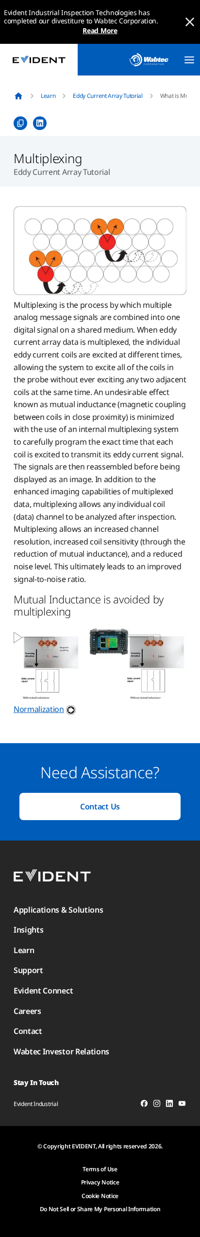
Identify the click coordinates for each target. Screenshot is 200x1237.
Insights (28, 929)
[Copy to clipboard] (20, 123)
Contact (28, 1031)
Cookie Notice (100, 1196)
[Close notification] (190, 22)
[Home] (18, 96)
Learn (48, 96)
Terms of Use (100, 1169)
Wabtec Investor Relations (61, 1051)
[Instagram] (156, 1105)
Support (28, 970)
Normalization (39, 709)
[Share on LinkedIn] (40, 123)
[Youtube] (182, 1105)
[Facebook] (144, 1105)
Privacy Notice (100, 1182)
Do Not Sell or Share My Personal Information (100, 1209)
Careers (27, 1011)
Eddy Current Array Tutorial (107, 96)
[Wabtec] (149, 59)
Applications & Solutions (58, 909)
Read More (100, 30)
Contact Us (100, 806)
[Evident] (39, 59)
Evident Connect (43, 990)
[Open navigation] (189, 60)
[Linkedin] (169, 1105)
